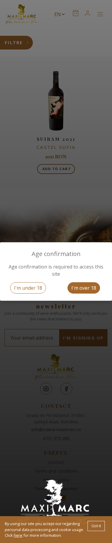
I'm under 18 (28, 288)
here (18, 535)
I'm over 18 (83, 288)
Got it (96, 525)
